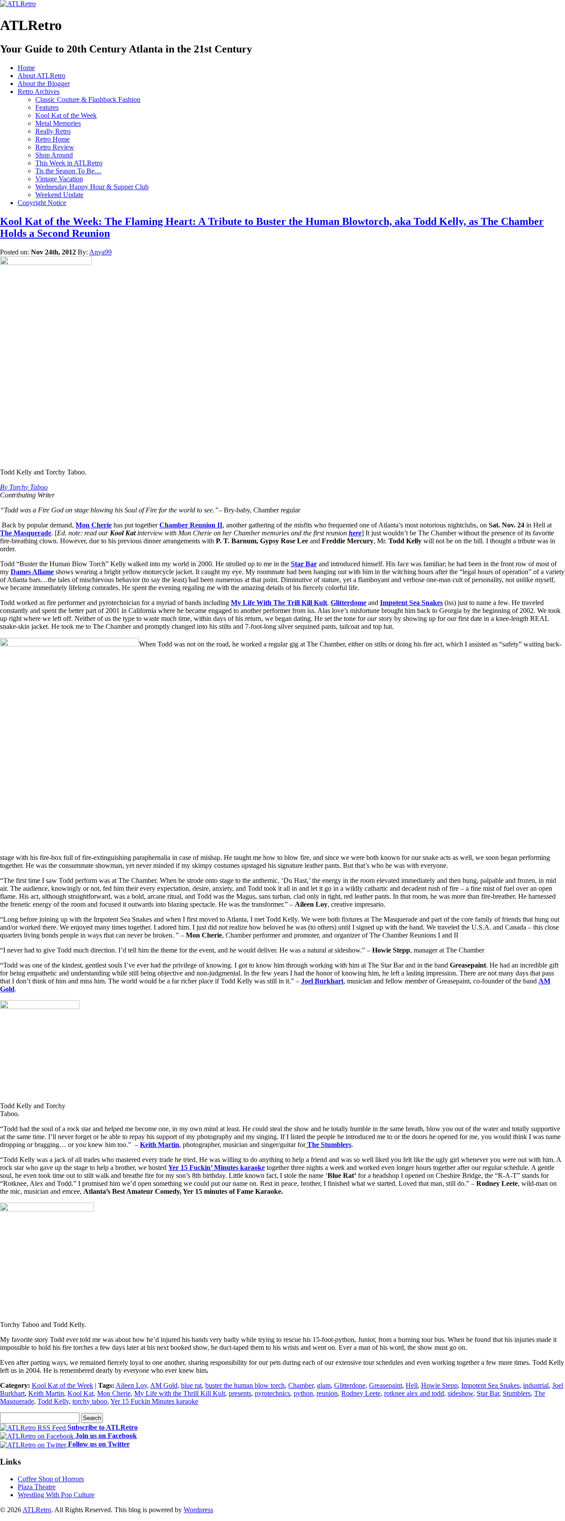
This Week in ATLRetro (68, 163)
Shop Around (54, 155)
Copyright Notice (42, 202)
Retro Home (52, 139)
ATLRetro (37, 1510)
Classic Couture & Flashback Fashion (87, 99)
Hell (412, 1385)
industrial (536, 1385)
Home (26, 67)
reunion (327, 1393)
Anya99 (100, 252)
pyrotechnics (272, 1393)
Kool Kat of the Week (66, 115)
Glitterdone (349, 1385)
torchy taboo (89, 1401)
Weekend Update (59, 194)
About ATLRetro (41, 75)
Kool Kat (81, 1393)
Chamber (300, 1385)
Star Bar (304, 564)
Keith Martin (159, 1144)
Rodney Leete (360, 1393)
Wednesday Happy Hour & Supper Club (92, 187)
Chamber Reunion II (190, 525)
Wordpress (198, 1510)
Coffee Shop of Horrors (51, 1479)
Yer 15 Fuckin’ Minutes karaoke (216, 1167)
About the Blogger (44, 83)
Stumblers (517, 1393)
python (303, 1393)
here (355, 533)
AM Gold (163, 1385)
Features (47, 107)
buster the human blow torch (245, 1385)
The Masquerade (25, 533)
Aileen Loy (131, 1385)
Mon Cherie (93, 525)
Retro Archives (39, 91)
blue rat (191, 1385)
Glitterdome (348, 602)
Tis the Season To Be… (68, 171)
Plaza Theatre (37, 1487)
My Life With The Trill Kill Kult (279, 602)
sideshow (460, 1393)
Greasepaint (385, 1385)
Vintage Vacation (59, 179)
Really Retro (53, 131)
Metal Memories (58, 123)
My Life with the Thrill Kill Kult (179, 1393)
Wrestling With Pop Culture (56, 1495)
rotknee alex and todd (414, 1393)
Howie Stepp (439, 1385)
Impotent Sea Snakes (411, 602)
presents (240, 1393)
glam (324, 1385)
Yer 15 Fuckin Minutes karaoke (154, 1401)
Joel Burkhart (322, 981)
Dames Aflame (32, 572)
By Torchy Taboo (24, 487)
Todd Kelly (53, 1401)
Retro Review (54, 147)
